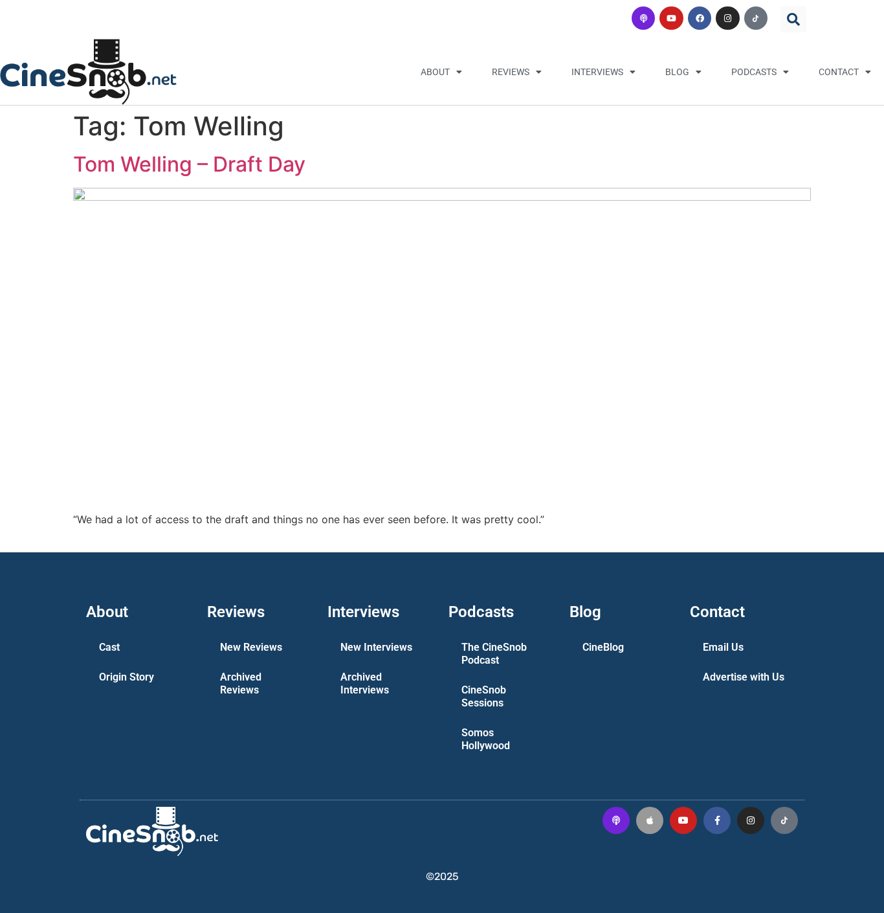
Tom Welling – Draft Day (189, 164)
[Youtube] (671, 18)
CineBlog (603, 647)
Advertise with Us (743, 677)
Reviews (510, 72)
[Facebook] (699, 18)
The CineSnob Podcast (494, 653)
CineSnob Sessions (483, 696)
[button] (793, 19)
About (435, 72)
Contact (839, 72)
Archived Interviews (364, 683)
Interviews (597, 72)
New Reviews (251, 647)
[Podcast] (643, 18)
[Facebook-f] (717, 820)
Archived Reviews (240, 683)
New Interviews (376, 647)
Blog (677, 72)
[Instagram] (727, 18)
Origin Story (126, 677)
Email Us (723, 647)
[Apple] (649, 820)
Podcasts (754, 72)
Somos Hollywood (485, 739)
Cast (109, 647)
